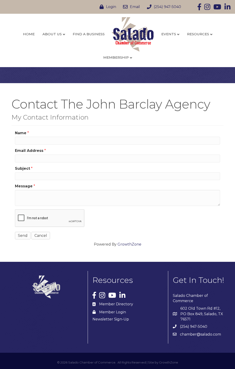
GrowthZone (129, 244)
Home (29, 34)
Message (24, 186)
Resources (198, 34)
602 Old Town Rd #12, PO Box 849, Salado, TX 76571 (201, 313)
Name (20, 133)
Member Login (112, 312)
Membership (116, 57)
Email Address (29, 150)
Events (168, 34)
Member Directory (116, 304)
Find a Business (89, 34)
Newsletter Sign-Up (110, 319)
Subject (22, 168)
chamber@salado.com (200, 334)
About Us (52, 34)
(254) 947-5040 (193, 326)
